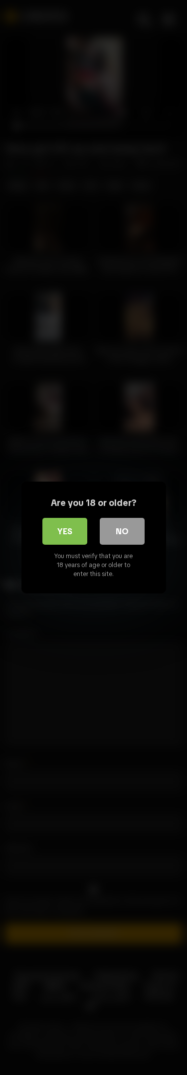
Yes (64, 531)
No (122, 531)
